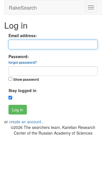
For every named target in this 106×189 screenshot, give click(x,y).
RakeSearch (23, 7)
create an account (25, 121)
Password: (22, 59)
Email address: (22, 35)
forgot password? (22, 62)
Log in (17, 109)
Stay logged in (22, 90)
